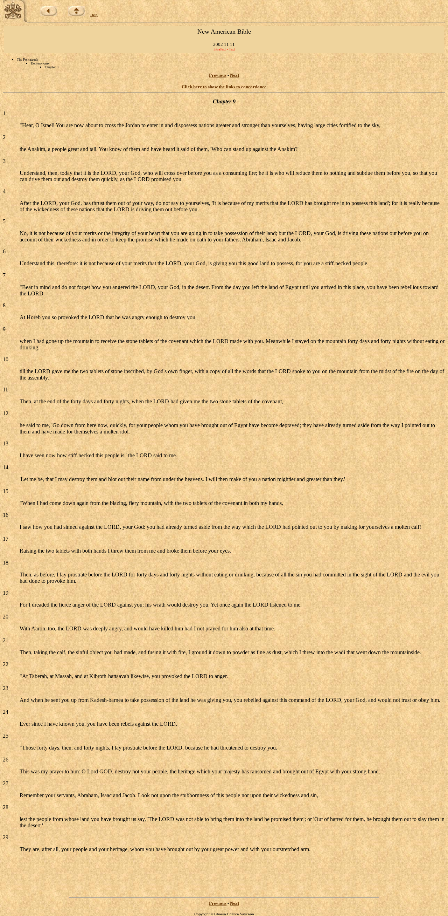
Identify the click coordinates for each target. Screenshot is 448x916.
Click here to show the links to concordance (224, 86)
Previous (217, 75)
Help (94, 15)
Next (234, 75)
